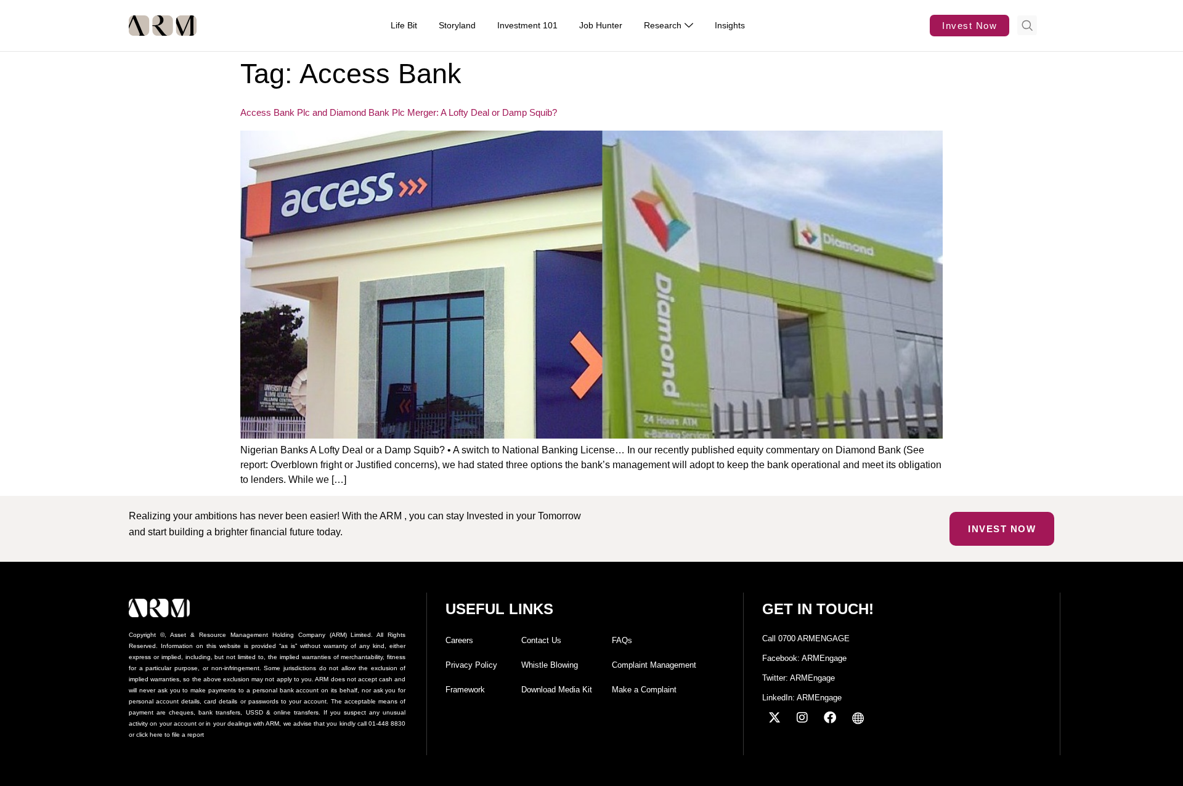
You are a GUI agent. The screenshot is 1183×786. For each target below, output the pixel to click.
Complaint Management (654, 665)
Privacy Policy (471, 665)
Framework (465, 689)
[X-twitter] (774, 717)
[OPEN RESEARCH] (689, 25)
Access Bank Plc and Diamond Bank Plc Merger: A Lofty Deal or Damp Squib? (398, 112)
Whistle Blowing (549, 665)
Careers (459, 640)
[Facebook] (830, 717)
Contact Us (541, 640)
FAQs (622, 640)
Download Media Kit (556, 689)
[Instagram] (802, 717)
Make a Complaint (644, 689)
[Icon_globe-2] (857, 717)
